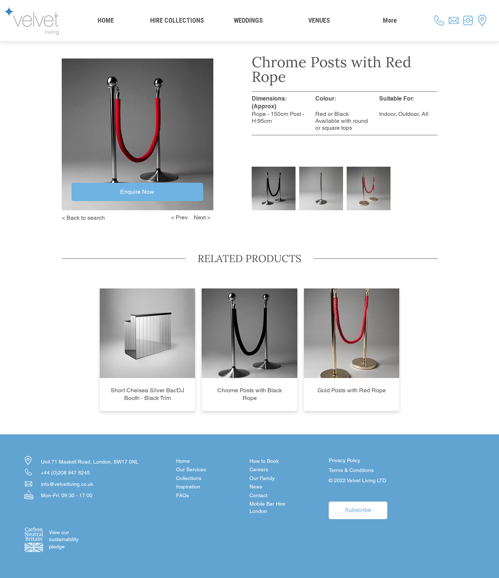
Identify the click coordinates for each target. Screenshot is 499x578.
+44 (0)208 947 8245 (65, 473)
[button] (275, 495)
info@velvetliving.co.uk (67, 484)
